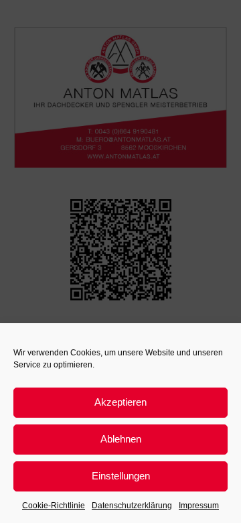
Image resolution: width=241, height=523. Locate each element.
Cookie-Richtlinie (53, 505)
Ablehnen (120, 439)
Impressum (199, 505)
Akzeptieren (120, 402)
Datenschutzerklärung (132, 505)
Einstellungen (121, 475)
